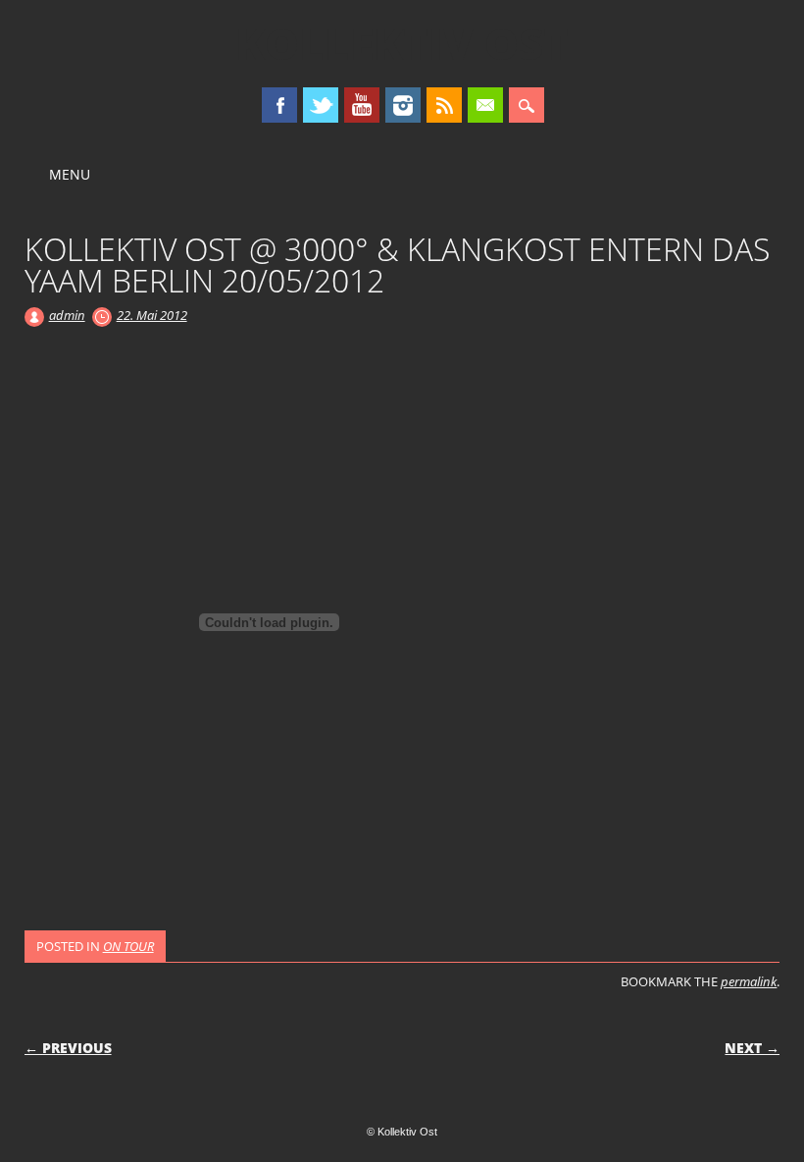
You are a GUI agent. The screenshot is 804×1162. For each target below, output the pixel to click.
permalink (749, 981)
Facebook (279, 105)
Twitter (320, 105)
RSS (444, 105)
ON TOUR (128, 946)
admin (67, 315)
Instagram (403, 105)
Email (485, 105)
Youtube (361, 105)
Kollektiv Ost (402, 43)
